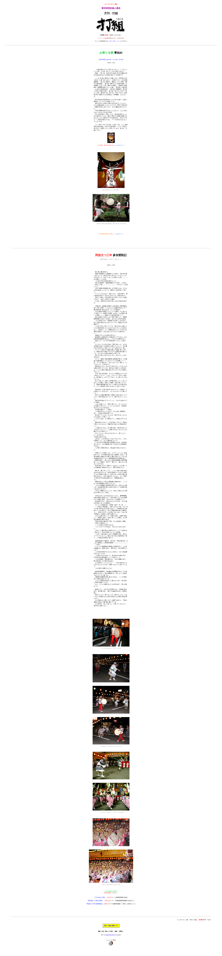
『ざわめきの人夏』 (99, 897)
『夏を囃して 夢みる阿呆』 (95, 900)
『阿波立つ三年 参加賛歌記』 (95, 904)
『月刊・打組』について (114, 41)
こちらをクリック (119, 145)
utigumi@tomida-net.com (112, 935)
